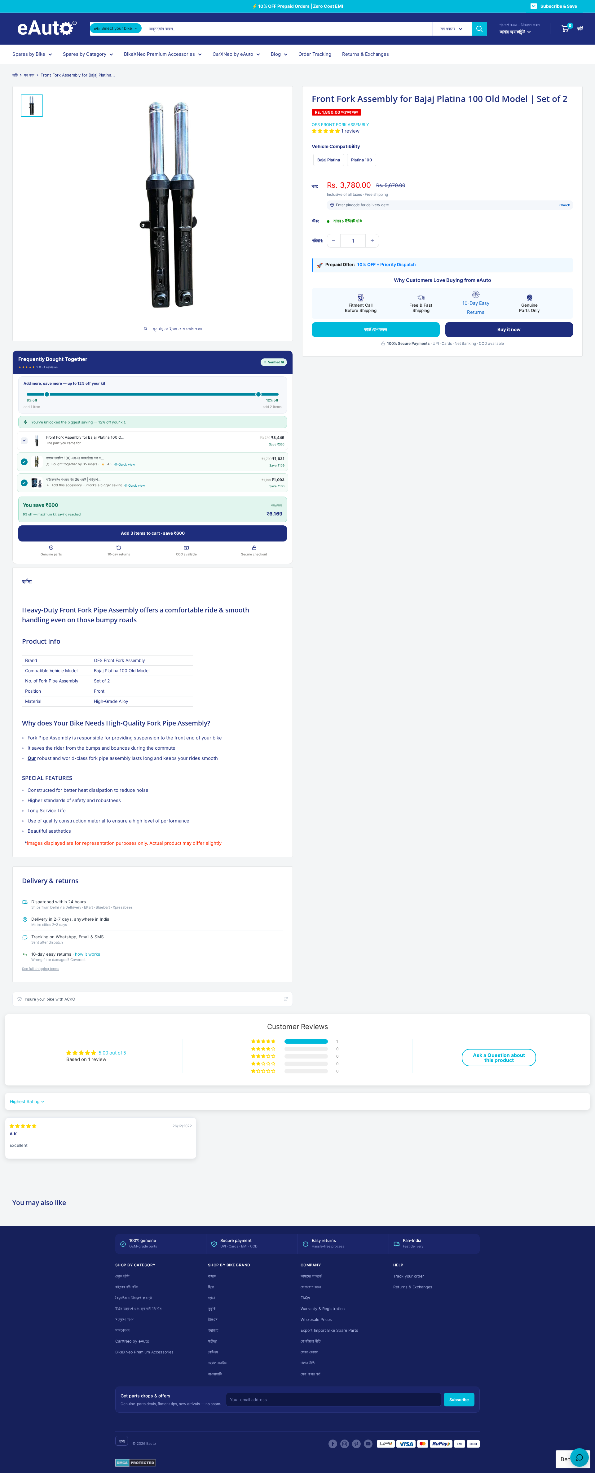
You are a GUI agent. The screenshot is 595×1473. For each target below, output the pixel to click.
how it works (87, 954)
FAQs (305, 1297)
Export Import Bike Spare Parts (329, 1330)
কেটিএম (213, 1352)
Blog (276, 54)
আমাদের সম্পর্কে (311, 1276)
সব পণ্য (29, 74)
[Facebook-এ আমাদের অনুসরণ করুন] (332, 1444)
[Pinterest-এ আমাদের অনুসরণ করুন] (356, 1444)
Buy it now (509, 329)
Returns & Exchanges (365, 54)
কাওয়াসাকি (215, 1374)
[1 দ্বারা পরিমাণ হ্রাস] (333, 240)
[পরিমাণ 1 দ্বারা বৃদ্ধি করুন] (372, 240)
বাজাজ (212, 1276)
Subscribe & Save (558, 6)
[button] (326, 131)
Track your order (408, 1276)
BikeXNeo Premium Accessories (159, 54)
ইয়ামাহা (213, 1330)
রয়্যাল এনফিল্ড (217, 1363)
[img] (23, 1126)
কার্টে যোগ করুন (375, 329)
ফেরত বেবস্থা (309, 1352)
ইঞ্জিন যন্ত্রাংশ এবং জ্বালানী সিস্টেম (138, 1308)
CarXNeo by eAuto (233, 54)
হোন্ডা (211, 1297)
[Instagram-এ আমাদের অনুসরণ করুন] (344, 1444)
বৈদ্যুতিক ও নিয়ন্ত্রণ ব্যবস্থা (133, 1297)
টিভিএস (213, 1319)
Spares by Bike (28, 54)
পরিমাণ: (317, 240)
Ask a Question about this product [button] (499, 1057)
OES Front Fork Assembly (340, 124)
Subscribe (459, 1399)
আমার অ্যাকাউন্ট (513, 31)
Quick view (126, 465)
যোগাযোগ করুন (311, 1287)
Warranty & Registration (323, 1308)
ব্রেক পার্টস (122, 1276)
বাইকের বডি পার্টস (126, 1287)
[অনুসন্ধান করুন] (479, 29)
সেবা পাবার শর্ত (310, 1374)
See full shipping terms (40, 969)
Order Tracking (314, 54)
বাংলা (122, 1441)
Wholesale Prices (316, 1319)
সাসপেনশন (122, 1330)
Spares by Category (84, 54)
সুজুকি (211, 1308)
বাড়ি (15, 74)
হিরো (211, 1287)
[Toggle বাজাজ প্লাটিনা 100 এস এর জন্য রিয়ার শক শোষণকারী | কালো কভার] (24, 461)
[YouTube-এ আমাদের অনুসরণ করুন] (368, 1444)
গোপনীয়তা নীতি (310, 1341)
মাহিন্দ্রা (212, 1341)
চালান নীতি (308, 1363)
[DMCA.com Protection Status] (135, 1463)
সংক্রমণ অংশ (124, 1319)
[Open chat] (579, 1457)
